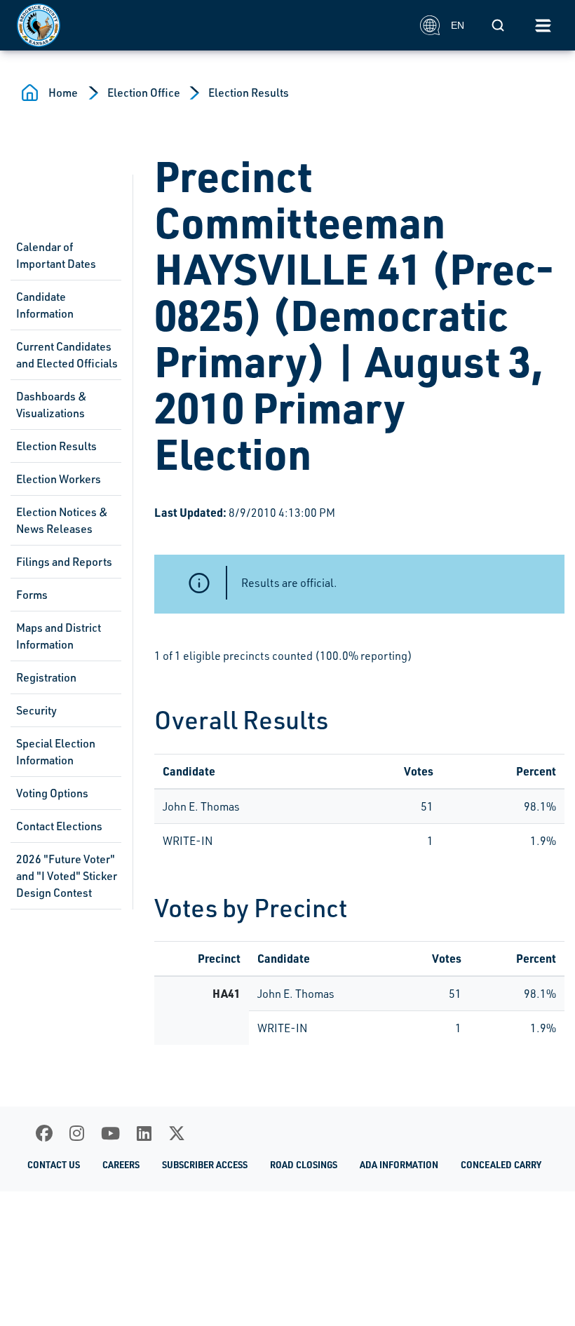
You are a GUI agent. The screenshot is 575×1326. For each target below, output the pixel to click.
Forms (32, 595)
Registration (46, 677)
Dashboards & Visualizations (51, 404)
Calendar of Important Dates (56, 255)
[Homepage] (211, 25)
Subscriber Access (205, 1164)
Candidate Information (45, 305)
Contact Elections (59, 826)
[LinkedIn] (144, 1133)
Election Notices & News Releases (62, 520)
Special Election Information (55, 751)
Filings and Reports (64, 562)
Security (36, 710)
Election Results (248, 93)
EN (457, 25)
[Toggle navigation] (542, 25)
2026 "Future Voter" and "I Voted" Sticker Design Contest (66, 876)
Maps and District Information (58, 636)
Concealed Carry (501, 1164)
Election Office (143, 93)
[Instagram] (77, 1133)
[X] (177, 1133)
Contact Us (53, 1164)
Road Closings (303, 1164)
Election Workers (58, 479)
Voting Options (52, 793)
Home (63, 93)
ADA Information (399, 1164)
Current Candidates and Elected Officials (67, 354)
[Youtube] (110, 1133)
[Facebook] (44, 1133)
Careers (121, 1164)
